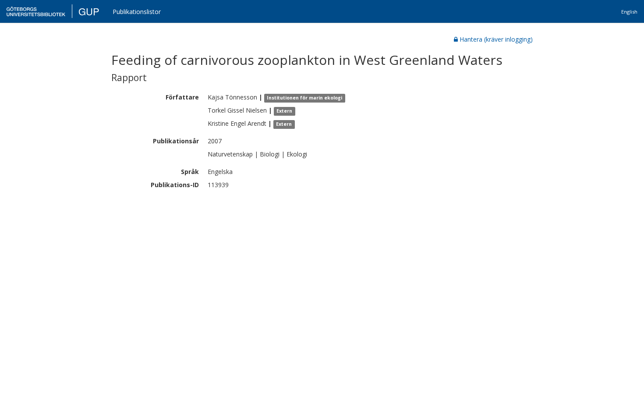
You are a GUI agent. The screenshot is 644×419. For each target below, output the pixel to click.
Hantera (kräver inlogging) (496, 39)
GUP (88, 11)
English (629, 11)
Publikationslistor (137, 11)
